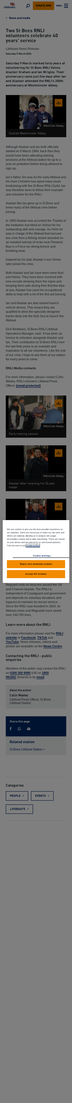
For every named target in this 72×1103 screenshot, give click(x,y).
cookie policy (33, 545)
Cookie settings (42, 556)
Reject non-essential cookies (36, 564)
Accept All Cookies (35, 574)
